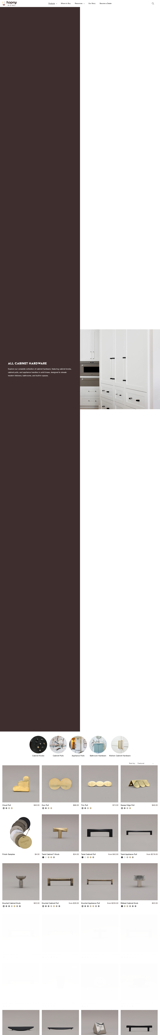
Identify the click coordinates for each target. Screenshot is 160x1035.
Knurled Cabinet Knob (11, 903)
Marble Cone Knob (49, 1001)
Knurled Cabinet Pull (50, 903)
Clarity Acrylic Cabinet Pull (132, 952)
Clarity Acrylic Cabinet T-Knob (93, 952)
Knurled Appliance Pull (90, 903)
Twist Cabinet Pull (88, 854)
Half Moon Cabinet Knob (131, 1001)
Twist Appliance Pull (129, 854)
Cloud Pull (6, 805)
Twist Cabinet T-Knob (50, 854)
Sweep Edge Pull (127, 805)
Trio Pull (84, 805)
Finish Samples (8, 854)
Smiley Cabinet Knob (89, 1001)
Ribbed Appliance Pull (51, 952)
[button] (52, 3)
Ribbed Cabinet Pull (10, 952)
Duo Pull (45, 805)
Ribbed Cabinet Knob (129, 903)
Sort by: (132, 763)
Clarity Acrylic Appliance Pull (14, 1001)
